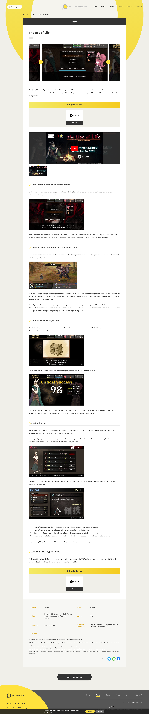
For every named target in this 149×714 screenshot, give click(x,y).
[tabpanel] (75, 62)
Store (120, 6)
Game (103, 6)
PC (31, 38)
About (129, 6)
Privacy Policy (137, 702)
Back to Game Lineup (74, 677)
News (112, 6)
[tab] (38, 171)
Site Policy (126, 702)
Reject (100, 711)
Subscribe (23, 707)
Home (95, 6)
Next (107, 62)
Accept (90, 711)
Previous (40, 62)
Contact (139, 6)
